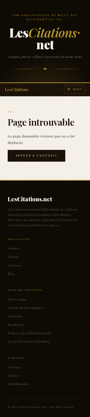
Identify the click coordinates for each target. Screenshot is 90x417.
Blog (11, 273)
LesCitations (16, 89)
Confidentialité (18, 384)
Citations (14, 265)
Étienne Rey (16, 324)
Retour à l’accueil (36, 155)
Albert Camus (17, 299)
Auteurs (13, 248)
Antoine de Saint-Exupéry (25, 308)
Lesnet (43, 38)
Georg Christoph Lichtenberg (29, 341)
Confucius (15, 316)
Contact (13, 375)
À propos (14, 367)
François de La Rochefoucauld (29, 333)
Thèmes (13, 257)
